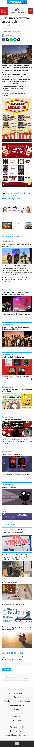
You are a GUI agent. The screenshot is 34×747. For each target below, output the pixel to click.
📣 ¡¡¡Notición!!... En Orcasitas (13, 357)
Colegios (17, 709)
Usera (18, 199)
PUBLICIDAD (17, 717)
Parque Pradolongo (8, 199)
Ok (17, 744)
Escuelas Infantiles (17, 713)
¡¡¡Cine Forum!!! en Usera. (11, 420)
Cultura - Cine (7, 32)
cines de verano (25, 193)
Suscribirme (6, 669)
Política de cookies (17, 705)
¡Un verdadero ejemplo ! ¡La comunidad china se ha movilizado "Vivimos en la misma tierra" (17, 557)
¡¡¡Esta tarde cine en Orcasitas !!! (14, 455)
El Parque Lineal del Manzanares (12, 196)
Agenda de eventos (17, 697)
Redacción (8, 35)
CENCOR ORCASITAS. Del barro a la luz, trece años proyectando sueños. (17, 293)
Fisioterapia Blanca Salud (14, 605)
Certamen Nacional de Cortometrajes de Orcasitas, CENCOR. (16, 328)
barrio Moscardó (13, 193)
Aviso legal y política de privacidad (17, 701)
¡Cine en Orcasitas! (9, 487)
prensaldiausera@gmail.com (17, 735)
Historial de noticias (17, 693)
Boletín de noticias (12, 653)
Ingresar (18, 721)
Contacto (17, 689)
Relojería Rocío (10, 582)
